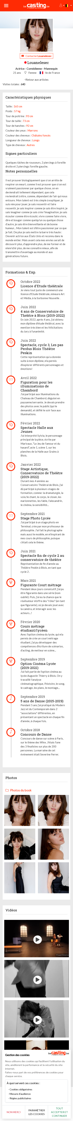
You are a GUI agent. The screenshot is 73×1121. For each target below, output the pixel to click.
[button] (61, 5)
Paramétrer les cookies (36, 1112)
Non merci (14, 1112)
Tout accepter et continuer (59, 1112)
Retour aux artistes (37, 79)
